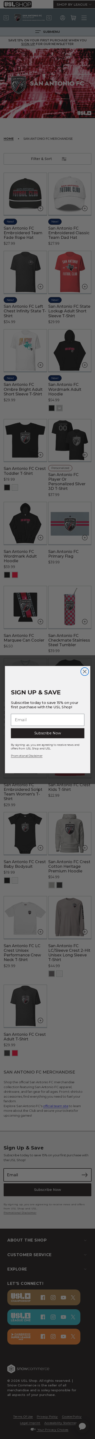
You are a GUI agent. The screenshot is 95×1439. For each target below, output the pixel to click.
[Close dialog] (85, 671)
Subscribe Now (47, 733)
